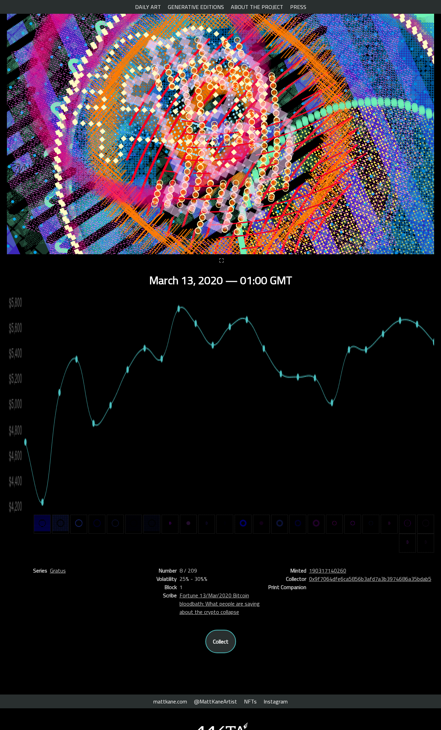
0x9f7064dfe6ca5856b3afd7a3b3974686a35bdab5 (370, 579)
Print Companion (287, 587)
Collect (220, 641)
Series (40, 570)
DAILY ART (148, 7)
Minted (298, 570)
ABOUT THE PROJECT (257, 7)
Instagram (276, 701)
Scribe (170, 595)
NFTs (250, 701)
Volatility (166, 579)
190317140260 (327, 570)
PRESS (298, 7)
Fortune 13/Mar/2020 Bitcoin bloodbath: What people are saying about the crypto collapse (220, 603)
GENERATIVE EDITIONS (196, 7)
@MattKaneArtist (215, 701)
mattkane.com (170, 701)
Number (167, 570)
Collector (296, 579)
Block (170, 587)
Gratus (58, 570)
